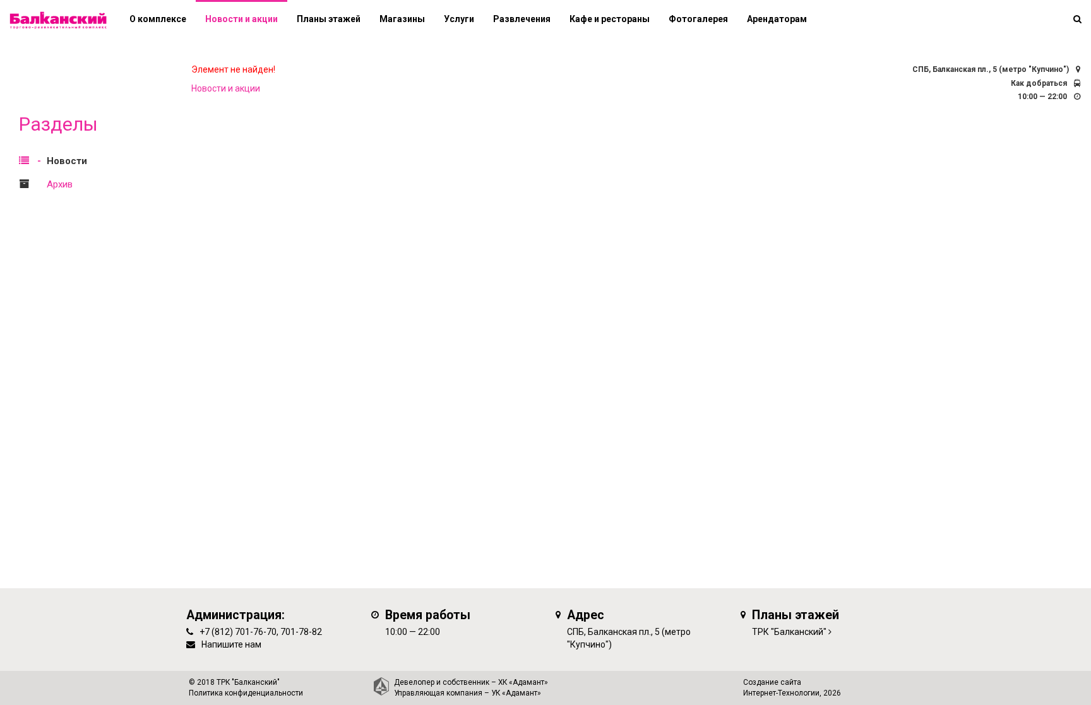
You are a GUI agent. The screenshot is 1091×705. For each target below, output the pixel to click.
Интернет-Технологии (781, 693)
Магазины (402, 19)
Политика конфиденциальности (246, 693)
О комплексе (157, 19)
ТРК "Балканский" (789, 632)
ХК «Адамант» (523, 682)
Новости (67, 161)
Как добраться (1039, 83)
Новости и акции (241, 19)
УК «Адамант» (516, 693)
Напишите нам (231, 644)
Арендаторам (777, 19)
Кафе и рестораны (609, 19)
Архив (60, 184)
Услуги (459, 19)
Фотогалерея (698, 19)
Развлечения (522, 19)
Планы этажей (329, 19)
